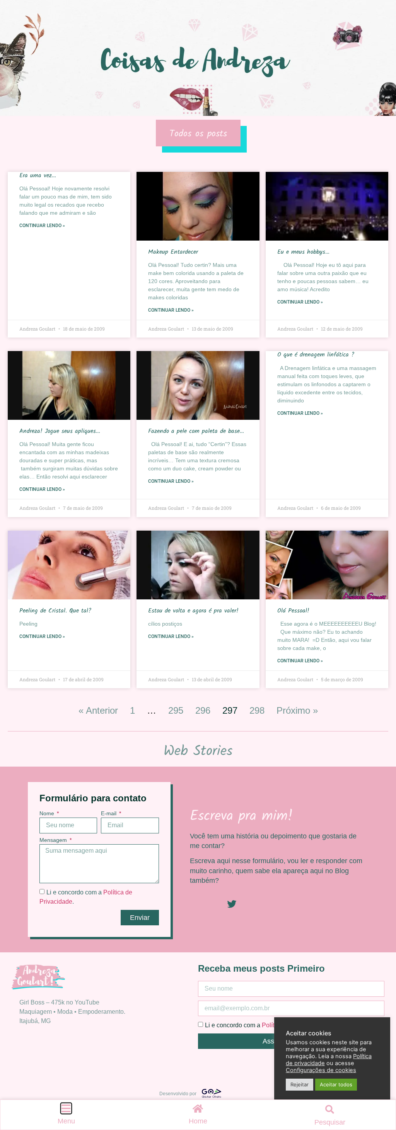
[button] (330, 1109)
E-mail (109, 813)
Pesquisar (329, 1122)
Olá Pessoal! (293, 611)
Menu (66, 1121)
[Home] (198, 1108)
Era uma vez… (37, 175)
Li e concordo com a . (266, 1025)
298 (257, 710)
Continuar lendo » (42, 225)
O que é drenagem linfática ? (315, 355)
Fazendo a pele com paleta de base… (196, 431)
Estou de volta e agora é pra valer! (193, 611)
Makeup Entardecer (173, 252)
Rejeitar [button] (299, 1084)
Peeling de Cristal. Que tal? (55, 611)
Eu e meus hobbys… (303, 252)
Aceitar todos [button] (336, 1084)
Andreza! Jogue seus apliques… (59, 431)
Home (198, 1121)
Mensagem (53, 840)
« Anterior (98, 710)
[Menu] (66, 1108)
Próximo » (297, 710)
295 (175, 710)
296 (202, 710)
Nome (47, 813)
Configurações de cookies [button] (321, 1070)
